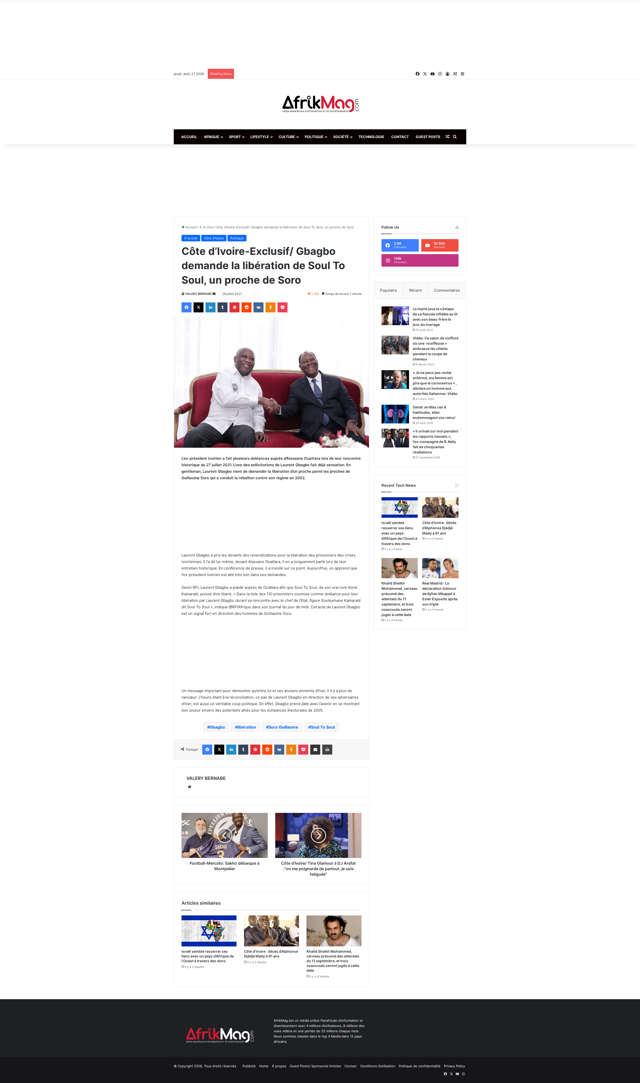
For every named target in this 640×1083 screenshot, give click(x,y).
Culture (287, 137)
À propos (279, 1066)
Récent (415, 290)
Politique (314, 137)
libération (247, 727)
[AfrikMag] (320, 104)
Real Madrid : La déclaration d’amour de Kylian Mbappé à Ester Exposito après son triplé (440, 593)
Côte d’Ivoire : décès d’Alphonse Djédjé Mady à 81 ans (439, 527)
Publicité (249, 1066)
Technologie (371, 137)
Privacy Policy (454, 1066)
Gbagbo (217, 727)
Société (341, 137)
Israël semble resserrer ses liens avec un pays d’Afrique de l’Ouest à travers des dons (208, 956)
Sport (235, 137)
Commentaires (447, 290)
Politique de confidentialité (419, 1066)
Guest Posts (428, 137)
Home (263, 1066)
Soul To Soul (323, 727)
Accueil (189, 137)
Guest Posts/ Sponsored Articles (315, 1066)
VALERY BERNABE (198, 294)
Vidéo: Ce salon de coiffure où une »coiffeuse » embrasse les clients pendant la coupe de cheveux (435, 348)
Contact (400, 137)
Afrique (211, 137)
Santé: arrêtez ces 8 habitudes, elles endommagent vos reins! (434, 412)
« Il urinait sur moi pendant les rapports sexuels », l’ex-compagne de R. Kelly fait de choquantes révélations (435, 441)
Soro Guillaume (283, 727)
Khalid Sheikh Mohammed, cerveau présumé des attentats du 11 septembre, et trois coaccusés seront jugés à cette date (332, 960)
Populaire (388, 290)
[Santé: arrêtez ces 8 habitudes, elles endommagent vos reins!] (395, 414)
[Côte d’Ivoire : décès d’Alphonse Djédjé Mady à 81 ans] (271, 930)
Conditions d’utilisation (377, 1066)
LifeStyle (259, 137)
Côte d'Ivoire (214, 238)
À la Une (206, 227)
